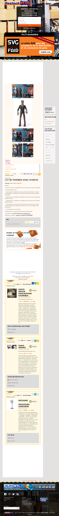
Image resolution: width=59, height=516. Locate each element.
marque (48, 150)
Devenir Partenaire (26, 499)
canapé (47, 139)
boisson (47, 136)
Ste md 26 (11, 435)
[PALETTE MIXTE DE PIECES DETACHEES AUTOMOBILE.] (12, 293)
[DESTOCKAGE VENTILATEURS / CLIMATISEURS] (12, 404)
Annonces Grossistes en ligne (29, 480)
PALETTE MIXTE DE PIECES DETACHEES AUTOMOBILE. (25, 292)
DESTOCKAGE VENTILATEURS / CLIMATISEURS (24, 403)
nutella (47, 152)
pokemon (48, 155)
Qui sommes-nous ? (49, 121)
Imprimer (7, 171)
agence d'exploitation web (28, 512)
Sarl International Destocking (19, 326)
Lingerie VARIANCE (22, 346)
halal (47, 147)
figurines (20, 279)
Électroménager (27, 395)
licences (25, 279)
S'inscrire (24, 501)
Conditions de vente (27, 504)
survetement (49, 160)
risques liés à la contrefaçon (27, 246)
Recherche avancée (30, 28)
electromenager (50, 145)
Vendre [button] (50, 58)
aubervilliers (49, 134)
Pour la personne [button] (33, 58)
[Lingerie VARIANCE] (12, 347)
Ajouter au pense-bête (10, 169)
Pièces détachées (27, 284)
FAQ (27, 245)
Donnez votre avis (9, 165)
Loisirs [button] (46, 58)
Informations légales (27, 503)
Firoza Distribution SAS (16, 377)
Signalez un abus (9, 175)
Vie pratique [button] (25, 58)
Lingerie (29, 340)
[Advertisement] (23, 73)
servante (48, 158)
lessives (52, 147)
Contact (24, 497)
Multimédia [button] (19, 58)
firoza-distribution (13, 379)
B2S (7, 219)
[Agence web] (44, 512)
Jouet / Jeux (29, 173)
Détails (14, 173)
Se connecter (25, 500)
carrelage (48, 142)
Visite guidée (48, 123)
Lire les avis (8, 167)
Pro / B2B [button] (41, 58)
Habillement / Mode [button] (10, 58)
